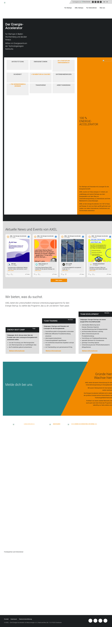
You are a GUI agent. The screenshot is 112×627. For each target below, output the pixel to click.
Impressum (14, 619)
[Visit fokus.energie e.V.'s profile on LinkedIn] (36, 264)
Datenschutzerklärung (25, 619)
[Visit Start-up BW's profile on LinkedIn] (63, 264)
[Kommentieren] (65, 275)
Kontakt (6, 619)
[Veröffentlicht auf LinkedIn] (29, 237)
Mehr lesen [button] (11, 270)
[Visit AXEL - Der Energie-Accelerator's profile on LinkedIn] (8, 236)
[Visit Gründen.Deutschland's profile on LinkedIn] (91, 264)
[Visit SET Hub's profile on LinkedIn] (9, 264)
